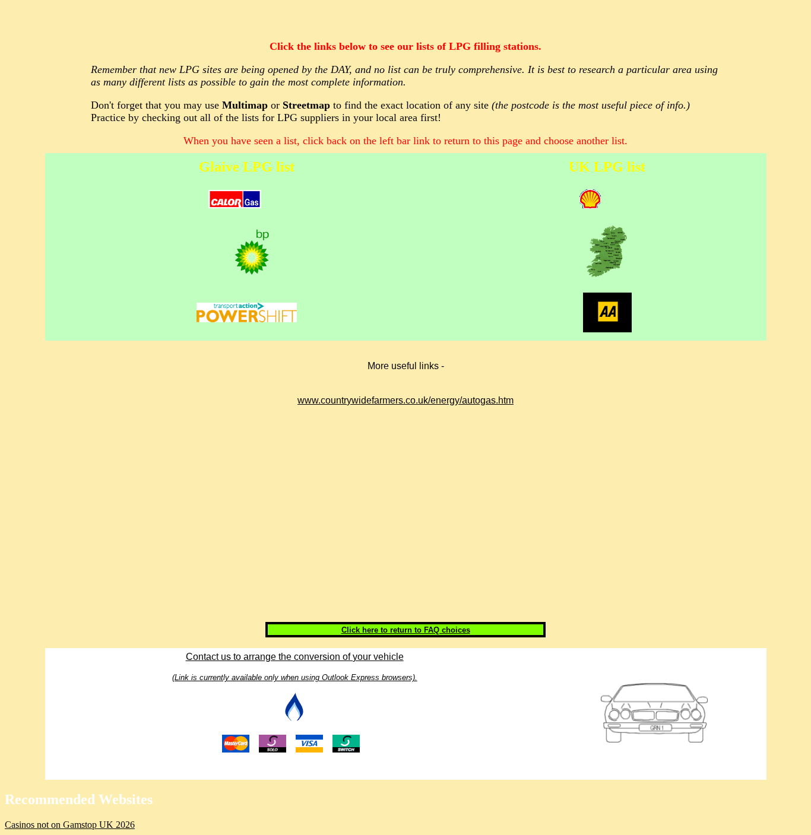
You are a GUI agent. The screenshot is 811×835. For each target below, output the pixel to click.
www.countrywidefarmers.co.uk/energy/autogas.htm (405, 400)
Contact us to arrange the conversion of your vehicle (295, 657)
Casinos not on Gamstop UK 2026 (70, 825)
